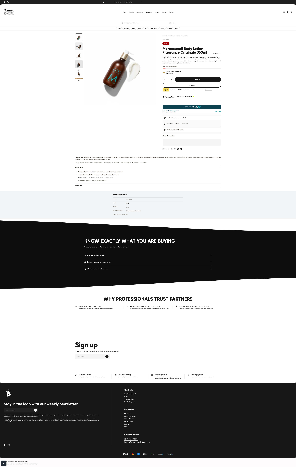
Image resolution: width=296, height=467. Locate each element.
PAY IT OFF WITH (187, 106)
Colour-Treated (153, 28)
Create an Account (130, 394)
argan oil (203, 57)
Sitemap (126, 424)
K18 (5, 420)
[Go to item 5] (79, 73)
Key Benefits (79, 167)
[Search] (173, 23)
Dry (145, 28)
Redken (85, 419)
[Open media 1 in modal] (120, 69)
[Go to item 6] (79, 82)
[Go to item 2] (79, 46)
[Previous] (103, 2)
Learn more (208, 90)
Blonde (162, 28)
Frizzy (139, 28)
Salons (176, 28)
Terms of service (129, 419)
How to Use (78, 185)
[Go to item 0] (79, 37)
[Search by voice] (170, 23)
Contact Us (127, 413)
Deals (119, 28)
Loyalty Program (129, 402)
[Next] (141, 2)
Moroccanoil (166, 39)
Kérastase (126, 28)
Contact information (34, 463)
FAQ (125, 427)
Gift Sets (169, 28)
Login (126, 396)
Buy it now (192, 85)
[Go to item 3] (79, 55)
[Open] (3, 463)
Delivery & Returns (130, 416)
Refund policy (128, 421)
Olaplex (96, 419)
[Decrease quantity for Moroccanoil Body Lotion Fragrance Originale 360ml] (164, 79)
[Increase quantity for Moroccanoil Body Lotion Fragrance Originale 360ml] (171, 79)
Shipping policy (26, 463)
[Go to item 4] (79, 64)
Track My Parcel (129, 399)
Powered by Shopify (22, 461)
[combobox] (146, 23)
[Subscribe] (106, 356)
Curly (133, 28)
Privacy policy (12, 463)
